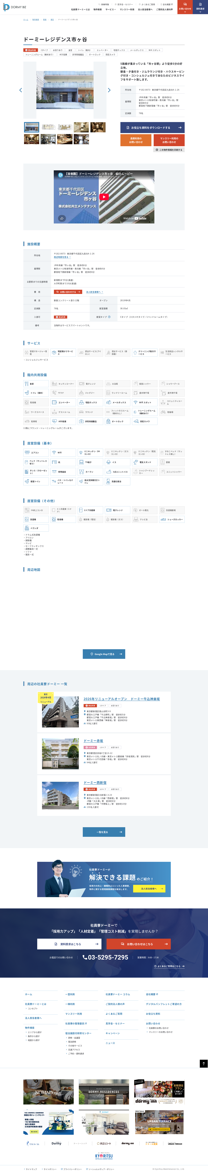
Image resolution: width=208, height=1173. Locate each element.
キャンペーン (113, 1033)
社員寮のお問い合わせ (159, 1028)
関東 (44, 19)
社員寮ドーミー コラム (118, 994)
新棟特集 (105, 4)
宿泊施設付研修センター (78, 1033)
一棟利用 (70, 1004)
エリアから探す (35, 1032)
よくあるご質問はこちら (169, 966)
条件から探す (34, 1036)
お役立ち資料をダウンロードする (148, 127)
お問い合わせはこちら (137, 944)
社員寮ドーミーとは (80, 9)
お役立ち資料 (153, 1013)
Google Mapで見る (102, 654)
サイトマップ (31, 1169)
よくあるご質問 (147, 4)
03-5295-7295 (108, 957)
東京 (52, 19)
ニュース (110, 1043)
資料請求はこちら (67, 944)
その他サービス (75, 1045)
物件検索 (98, 9)
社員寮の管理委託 (74, 1023)
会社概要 (167, 4)
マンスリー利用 (127, 9)
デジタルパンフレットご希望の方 (164, 1004)
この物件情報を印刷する (169, 149)
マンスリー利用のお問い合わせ (169, 140)
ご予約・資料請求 (76, 1053)
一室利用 (70, 994)
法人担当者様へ (145, 9)
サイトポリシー (50, 1169)
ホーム (25, 19)
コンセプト (33, 1008)
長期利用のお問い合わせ (136, 140)
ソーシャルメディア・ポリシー (101, 1169)
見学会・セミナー (124, 4)
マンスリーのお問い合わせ (161, 1031)
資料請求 (200, 6)
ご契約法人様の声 (164, 9)
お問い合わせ (185, 6)
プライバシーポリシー (72, 1169)
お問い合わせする (66, 291)
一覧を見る (102, 832)
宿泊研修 (72, 1041)
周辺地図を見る (61, 257)
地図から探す (34, 1040)
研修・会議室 (74, 1037)
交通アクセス (74, 1049)
